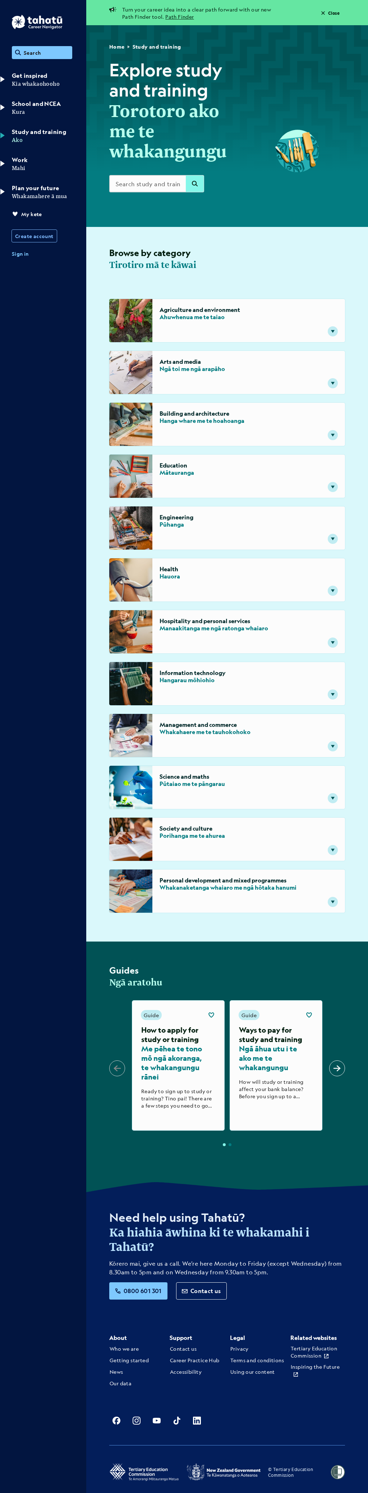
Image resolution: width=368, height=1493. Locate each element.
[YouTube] (157, 1420)
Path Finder (179, 16)
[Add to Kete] (211, 1015)
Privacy (239, 1348)
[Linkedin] (197, 1420)
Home (117, 46)
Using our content (252, 1371)
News (116, 1371)
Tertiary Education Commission (314, 1352)
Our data (121, 1383)
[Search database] (195, 183)
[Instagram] (136, 1420)
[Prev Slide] (117, 1068)
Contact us (205, 1291)
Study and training (157, 46)
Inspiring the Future (315, 1366)
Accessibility (186, 1371)
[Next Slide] (337, 1068)
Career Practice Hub (195, 1360)
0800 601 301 (143, 1291)
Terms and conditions (257, 1360)
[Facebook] (116, 1420)
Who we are (124, 1348)
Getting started (129, 1360)
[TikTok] (177, 1420)
